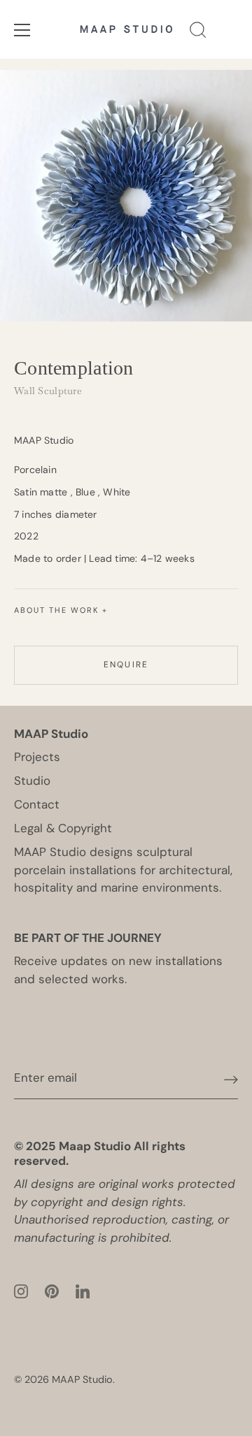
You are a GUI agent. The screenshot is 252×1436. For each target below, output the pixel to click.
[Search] (198, 32)
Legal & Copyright (63, 828)
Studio (32, 780)
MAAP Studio (82, 1379)
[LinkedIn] (83, 1290)
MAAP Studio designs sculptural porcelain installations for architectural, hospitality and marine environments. (123, 869)
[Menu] (22, 30)
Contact (36, 804)
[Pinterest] (52, 1290)
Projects (37, 756)
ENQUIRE (126, 664)
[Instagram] (21, 1290)
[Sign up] (231, 1079)
